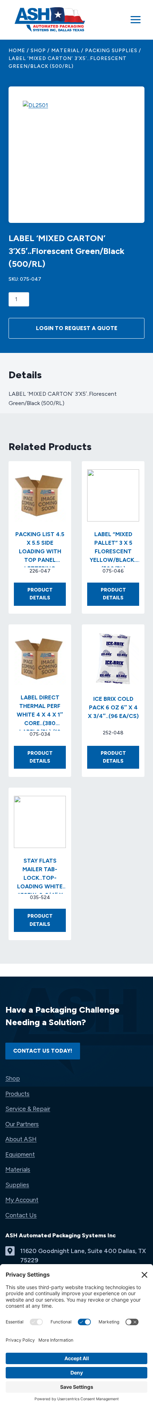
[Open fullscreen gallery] (123, 201)
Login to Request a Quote (76, 328)
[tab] (76, 201)
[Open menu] (135, 20)
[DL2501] (76, 155)
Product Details (46, 596)
